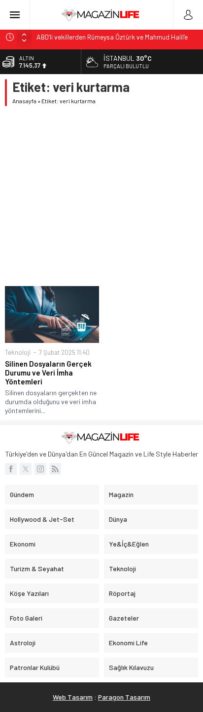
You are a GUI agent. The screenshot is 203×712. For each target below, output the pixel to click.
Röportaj (122, 593)
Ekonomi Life (128, 642)
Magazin (121, 494)
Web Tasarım (73, 697)
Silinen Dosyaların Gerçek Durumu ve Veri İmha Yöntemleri (48, 372)
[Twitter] (26, 469)
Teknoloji (18, 352)
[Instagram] (40, 469)
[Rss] (55, 469)
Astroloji (22, 642)
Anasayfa (24, 100)
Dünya (118, 519)
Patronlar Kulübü (35, 667)
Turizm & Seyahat (37, 568)
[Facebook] (11, 469)
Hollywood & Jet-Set (42, 519)
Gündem (22, 494)
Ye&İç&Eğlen (129, 544)
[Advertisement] (101, 196)
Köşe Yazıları (29, 593)
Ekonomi (22, 544)
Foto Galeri (26, 618)
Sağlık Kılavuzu (131, 667)
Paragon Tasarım (124, 697)
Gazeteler (124, 618)
